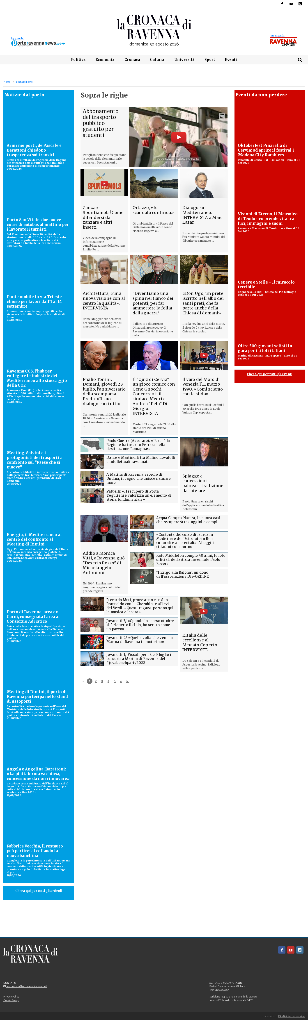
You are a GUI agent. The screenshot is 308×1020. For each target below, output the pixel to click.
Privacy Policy (11, 996)
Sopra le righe (24, 81)
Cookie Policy (11, 1000)
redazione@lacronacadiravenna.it (26, 986)
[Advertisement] (154, 921)
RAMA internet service (291, 1016)
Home (7, 81)
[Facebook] (282, 4)
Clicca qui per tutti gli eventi (269, 374)
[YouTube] (291, 4)
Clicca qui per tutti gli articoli (38, 891)
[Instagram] (300, 4)
